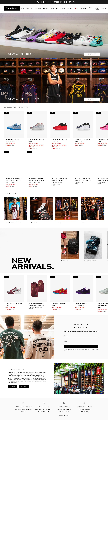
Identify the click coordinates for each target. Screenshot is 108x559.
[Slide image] (54, 35)
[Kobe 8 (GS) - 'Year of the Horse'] (60, 288)
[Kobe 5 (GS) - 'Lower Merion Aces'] (14, 288)
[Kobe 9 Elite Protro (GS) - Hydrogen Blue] (14, 124)
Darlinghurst (84, 411)
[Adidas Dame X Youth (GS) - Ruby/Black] (60, 124)
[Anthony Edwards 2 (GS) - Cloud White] (83, 124)
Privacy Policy (89, 349)
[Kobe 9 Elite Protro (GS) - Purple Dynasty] (83, 288)
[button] (22, 8)
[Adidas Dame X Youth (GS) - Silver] (37, 124)
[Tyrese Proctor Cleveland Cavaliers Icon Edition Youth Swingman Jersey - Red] (37, 288)
